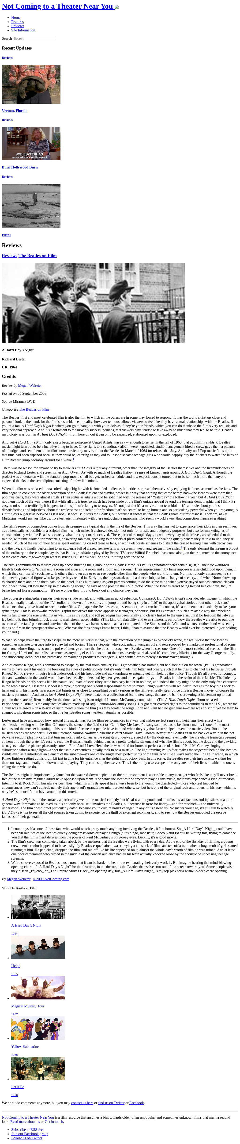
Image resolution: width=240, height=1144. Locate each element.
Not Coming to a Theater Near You (28, 1117)
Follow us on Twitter (26, 1138)
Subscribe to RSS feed (28, 1130)
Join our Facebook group (29, 1134)
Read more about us (25, 1122)
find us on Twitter (111, 1103)
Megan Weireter (30, 385)
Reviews (7, 57)
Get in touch (54, 1122)
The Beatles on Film (38, 255)
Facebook (136, 1103)
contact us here (82, 1103)
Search (7, 38)
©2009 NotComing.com (51, 879)
